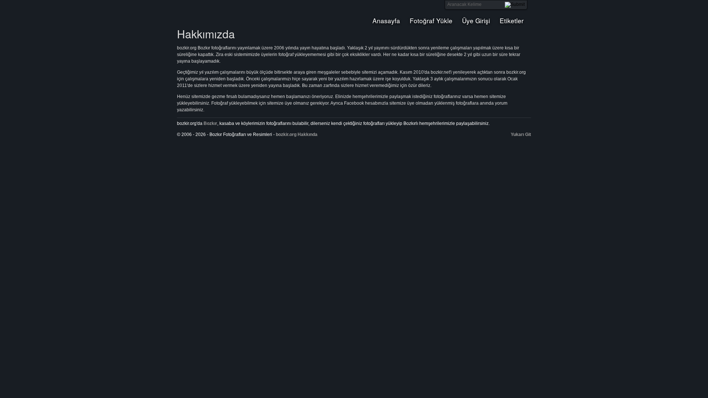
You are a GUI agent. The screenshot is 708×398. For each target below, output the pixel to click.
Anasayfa (386, 20)
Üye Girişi (476, 20)
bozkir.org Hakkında (296, 134)
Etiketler (512, 20)
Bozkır (227, 13)
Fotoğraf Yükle (431, 20)
